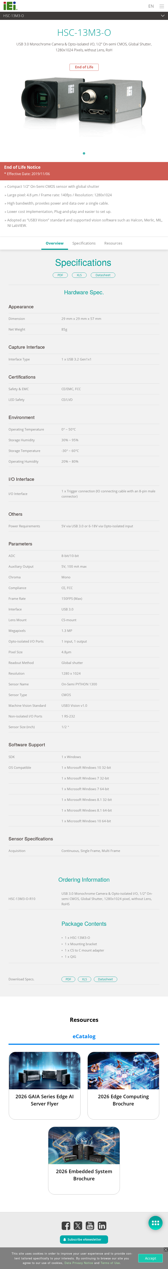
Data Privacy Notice (79, 1263)
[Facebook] (66, 1225)
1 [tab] (84, 153)
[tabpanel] (84, 110)
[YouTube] (90, 1225)
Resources (113, 243)
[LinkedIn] (102, 1225)
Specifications (84, 243)
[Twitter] (78, 1224)
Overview (55, 243)
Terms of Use (110, 1263)
